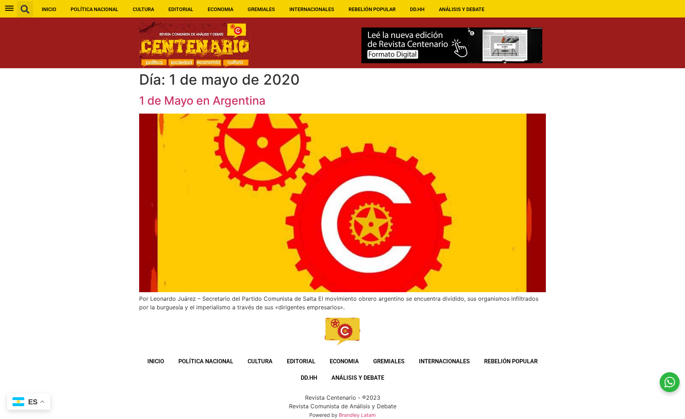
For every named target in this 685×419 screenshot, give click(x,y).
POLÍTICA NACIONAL (94, 9)
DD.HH (417, 9)
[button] (25, 9)
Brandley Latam (357, 415)
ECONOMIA (220, 9)
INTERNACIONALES (311, 9)
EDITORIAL (180, 9)
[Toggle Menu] (9, 8)
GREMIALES (261, 9)
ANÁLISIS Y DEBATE (461, 9)
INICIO (49, 9)
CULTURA (143, 9)
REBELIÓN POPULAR (372, 9)
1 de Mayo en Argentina (202, 101)
